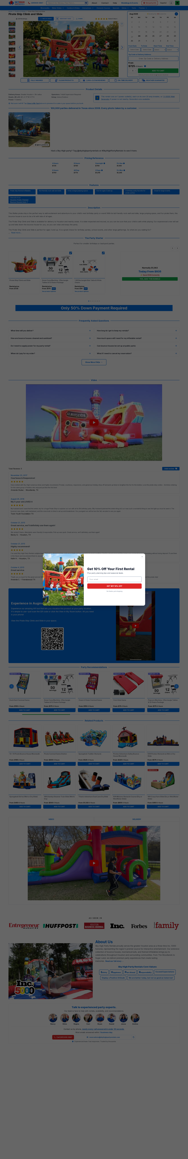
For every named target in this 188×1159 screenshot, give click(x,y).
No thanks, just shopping (114, 591)
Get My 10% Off (114, 586)
